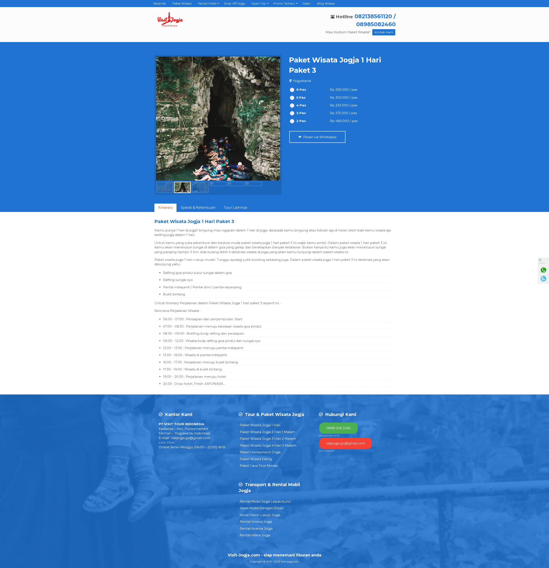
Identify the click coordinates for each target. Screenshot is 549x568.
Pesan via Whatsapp (319, 137)
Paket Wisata (182, 3)
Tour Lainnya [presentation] (235, 207)
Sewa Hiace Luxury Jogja (260, 515)
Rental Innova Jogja (256, 522)
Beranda (159, 3)
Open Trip (258, 3)
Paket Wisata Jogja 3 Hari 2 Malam (268, 439)
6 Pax (301, 90)
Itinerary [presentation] (165, 207)
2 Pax (301, 121)
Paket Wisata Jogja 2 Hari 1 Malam (267, 432)
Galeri (306, 3)
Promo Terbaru (284, 3)
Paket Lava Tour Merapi (259, 466)
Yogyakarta (302, 81)
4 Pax (301, 105)
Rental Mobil (207, 3)
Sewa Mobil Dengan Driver (262, 508)
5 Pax (301, 97)
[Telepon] (543, 278)
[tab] (165, 208)
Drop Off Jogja (234, 3)
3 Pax (301, 113)
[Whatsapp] (543, 270)
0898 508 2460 (338, 428)
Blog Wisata (326, 3)
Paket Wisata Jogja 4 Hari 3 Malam (268, 445)
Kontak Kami (383, 32)
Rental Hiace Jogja (255, 535)
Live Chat (167, 442)
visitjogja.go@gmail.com (190, 438)
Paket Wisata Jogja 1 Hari (260, 425)
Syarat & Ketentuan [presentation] (198, 207)
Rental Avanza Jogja (256, 528)
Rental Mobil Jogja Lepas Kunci (265, 501)
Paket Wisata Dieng (256, 459)
